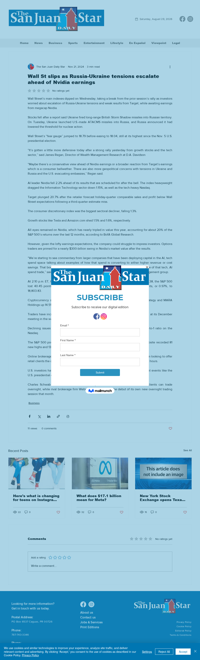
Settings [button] (147, 652)
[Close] (195, 651)
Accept (183, 652)
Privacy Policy (30, 655)
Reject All (164, 652)
